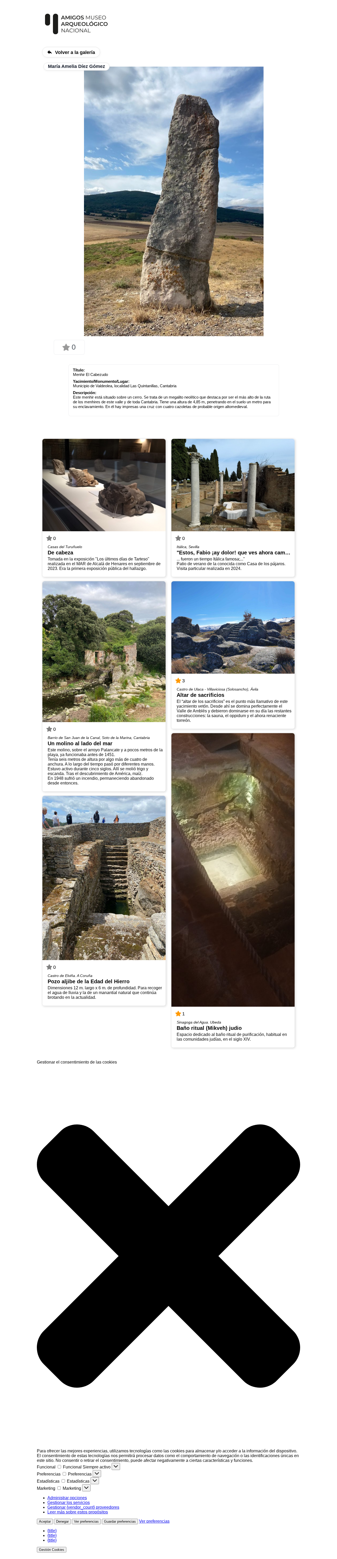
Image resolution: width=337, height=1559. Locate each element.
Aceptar (45, 1521)
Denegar (62, 1521)
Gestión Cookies (51, 1550)
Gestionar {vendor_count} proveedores (83, 1507)
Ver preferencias (86, 1521)
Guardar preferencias (120, 1521)
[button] (168, 1257)
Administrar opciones (67, 1498)
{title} (52, 1530)
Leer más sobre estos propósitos (77, 1512)
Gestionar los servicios (68, 1502)
